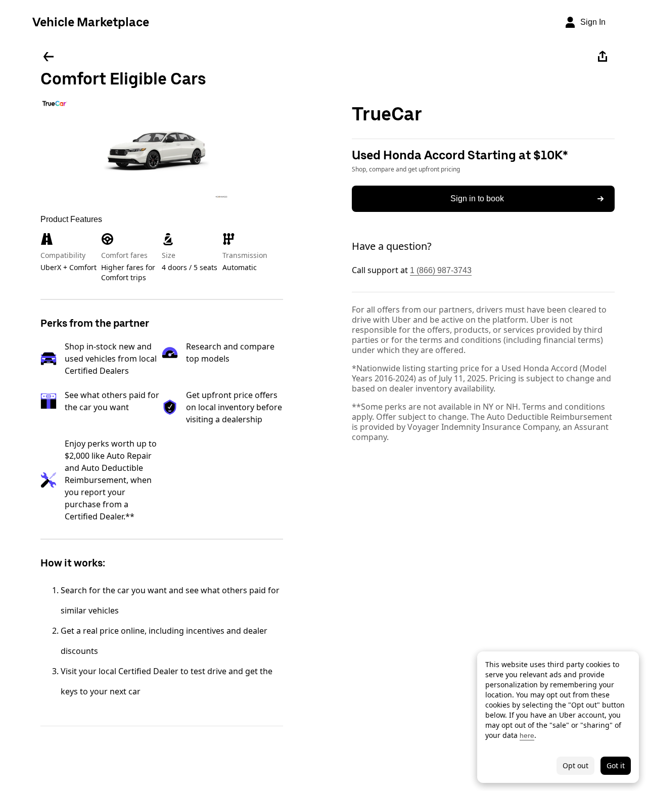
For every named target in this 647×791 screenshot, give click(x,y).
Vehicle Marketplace (90, 22)
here (527, 735)
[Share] (602, 57)
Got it (616, 765)
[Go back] (48, 57)
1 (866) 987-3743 (441, 270)
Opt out (575, 765)
